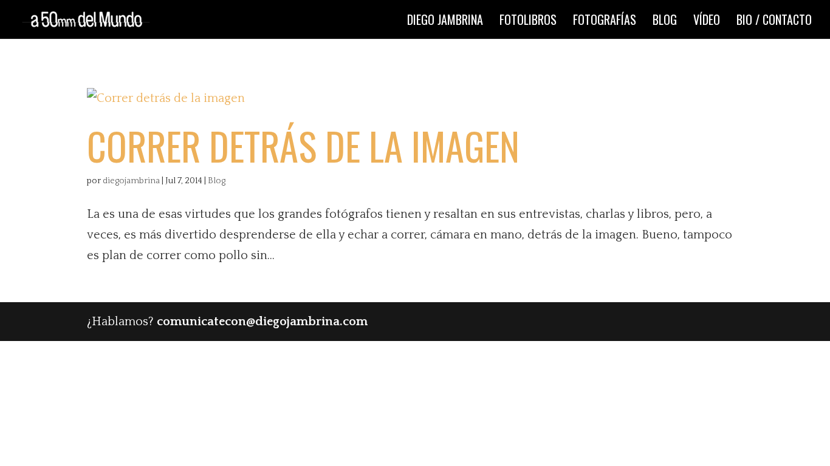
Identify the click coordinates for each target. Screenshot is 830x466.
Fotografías (604, 22)
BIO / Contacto (774, 22)
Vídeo (706, 22)
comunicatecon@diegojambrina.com (262, 321)
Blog (665, 22)
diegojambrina (131, 181)
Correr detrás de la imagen (303, 146)
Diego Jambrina (445, 22)
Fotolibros (528, 22)
